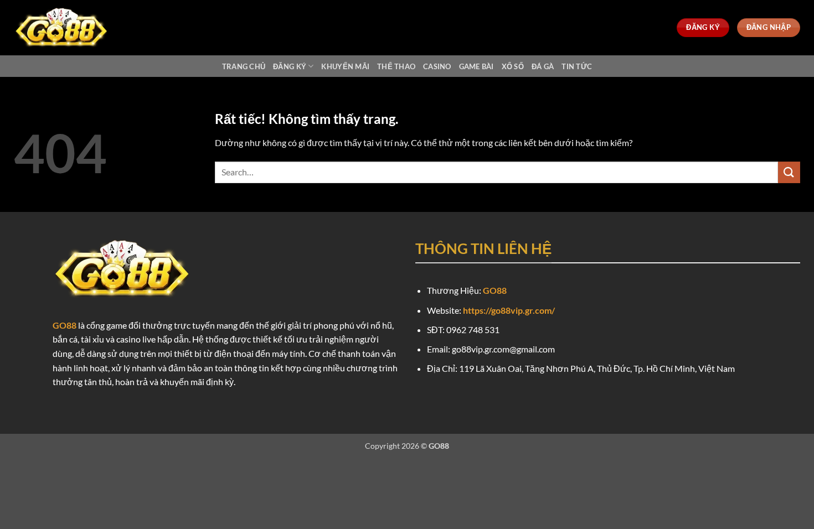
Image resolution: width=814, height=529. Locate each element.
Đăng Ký (289, 66)
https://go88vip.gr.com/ (509, 310)
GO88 (64, 325)
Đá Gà (543, 66)
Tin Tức (576, 66)
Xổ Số (513, 66)
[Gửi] (789, 172)
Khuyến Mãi (345, 66)
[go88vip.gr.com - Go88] (69, 27)
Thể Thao (396, 66)
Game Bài (476, 66)
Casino (437, 66)
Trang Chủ (243, 66)
